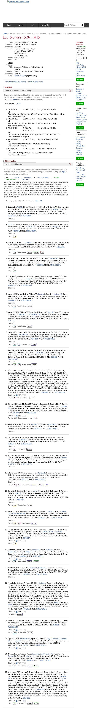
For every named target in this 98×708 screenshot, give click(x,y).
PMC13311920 (26, 216)
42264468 (16, 231)
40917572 (37, 429)
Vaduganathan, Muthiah (81, 123)
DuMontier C (33, 568)
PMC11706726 (42, 574)
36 (24, 700)
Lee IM (42, 654)
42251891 (60, 247)
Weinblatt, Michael (79, 153)
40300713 (25, 479)
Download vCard (20, 76)
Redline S (34, 424)
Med (15, 485)
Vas (19, 523)
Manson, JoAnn (81, 95)
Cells (42, 252)
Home (9, 25)
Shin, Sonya (80, 174)
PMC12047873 (26, 464)
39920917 (26, 538)
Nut (15, 252)
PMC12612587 (45, 660)
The (19, 485)
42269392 (40, 265)
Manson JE (30, 552)
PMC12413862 (53, 429)
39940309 (23, 556)
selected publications (35, 82)
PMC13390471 (31, 231)
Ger (15, 270)
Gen (15, 418)
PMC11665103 (13, 627)
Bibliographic (10, 161)
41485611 (11, 321)
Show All (38, 201)
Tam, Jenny (80, 168)
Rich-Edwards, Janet (81, 171)
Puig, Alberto (80, 137)
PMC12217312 (26, 444)
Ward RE (19, 207)
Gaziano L (41, 294)
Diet (77, 73)
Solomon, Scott (81, 115)
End (15, 364)
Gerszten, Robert (79, 149)
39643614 (26, 609)
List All (18, 103)
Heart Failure (80, 76)
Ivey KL (51, 312)
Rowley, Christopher (80, 145)
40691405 (16, 413)
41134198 (34, 339)
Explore (80, 79)
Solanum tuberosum (80, 70)
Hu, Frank (79, 113)
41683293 (11, 300)
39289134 (29, 660)
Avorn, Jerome (81, 176)
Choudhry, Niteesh (79, 180)
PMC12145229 (40, 479)
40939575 (44, 392)
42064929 (11, 285)
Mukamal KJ (29, 243)
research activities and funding (15, 82)
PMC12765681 (50, 339)
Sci (14, 449)
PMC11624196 (41, 609)
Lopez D (36, 491)
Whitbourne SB (47, 531)
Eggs (77, 63)
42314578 (11, 216)
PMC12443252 (60, 392)
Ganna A (57, 602)
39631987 (56, 625)
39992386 (20, 500)
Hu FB (28, 314)
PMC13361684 (55, 265)
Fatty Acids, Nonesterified (81, 66)
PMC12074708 (57, 518)
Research (8, 87)
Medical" (16, 398)
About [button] (21, 25)
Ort (19, 344)
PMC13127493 (26, 285)
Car (15, 236)
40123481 (53, 357)
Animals (36, 252)
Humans (29, 252)
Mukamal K (41, 473)
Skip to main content (10, 3)
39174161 (26, 698)
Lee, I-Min (79, 100)
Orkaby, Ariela (81, 98)
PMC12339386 (31, 413)
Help (32, 25)
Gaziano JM (56, 209)
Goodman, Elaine (79, 141)
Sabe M (18, 493)
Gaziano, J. (80, 89)
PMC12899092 (26, 300)
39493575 (26, 645)
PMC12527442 (13, 359)
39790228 (26, 574)
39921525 (41, 518)
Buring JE (49, 550)
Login (5, 33)
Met (15, 344)
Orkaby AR (56, 227)
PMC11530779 (41, 645)
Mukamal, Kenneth (79, 92)
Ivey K (10, 605)
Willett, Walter (81, 117)
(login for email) (31, 76)
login (15, 99)
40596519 (11, 444)
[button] (85, 25)
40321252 (11, 464)
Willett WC (21, 314)
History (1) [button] (45, 25)
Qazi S (10, 224)
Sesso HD (35, 550)
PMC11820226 (38, 556)
